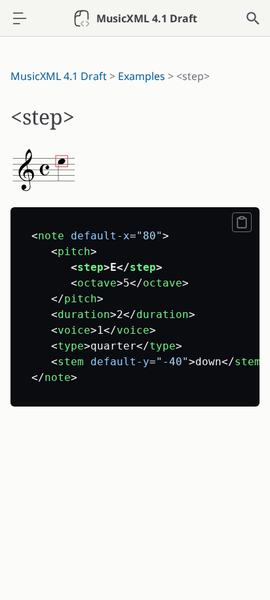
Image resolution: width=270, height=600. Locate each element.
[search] (253, 18)
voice (74, 330)
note (51, 236)
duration (84, 314)
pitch (74, 251)
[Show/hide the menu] (19, 18)
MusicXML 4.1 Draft (58, 76)
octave (97, 283)
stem (71, 361)
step (90, 267)
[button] (242, 222)
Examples (141, 76)
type (71, 346)
